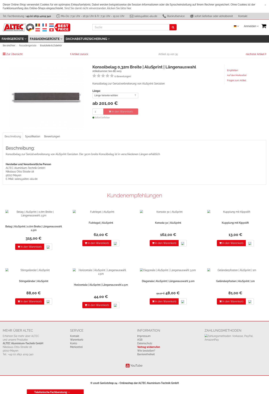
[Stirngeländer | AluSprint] (33, 271)
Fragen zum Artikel (236, 80)
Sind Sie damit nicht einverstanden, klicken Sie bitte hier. (98, 8)
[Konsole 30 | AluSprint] (168, 212)
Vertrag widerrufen (148, 347)
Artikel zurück (80, 54)
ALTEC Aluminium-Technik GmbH (158, 383)
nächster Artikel (255, 54)
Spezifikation (32, 136)
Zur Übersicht (14, 54)
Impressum (144, 336)
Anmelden (250, 26)
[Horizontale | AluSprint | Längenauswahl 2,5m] (101, 272)
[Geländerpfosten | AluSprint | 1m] (235, 271)
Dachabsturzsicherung (87, 39)
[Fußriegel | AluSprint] (101, 212)
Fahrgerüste (13, 39)
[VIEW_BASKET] (263, 26)
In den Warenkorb (122, 111)
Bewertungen (52, 136)
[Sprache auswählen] (236, 26)
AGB (139, 339)
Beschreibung (13, 136)
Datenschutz (144, 343)
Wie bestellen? (146, 350)
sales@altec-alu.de (145, 16)
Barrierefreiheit (146, 354)
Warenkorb (76, 339)
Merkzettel (76, 347)
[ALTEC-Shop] (36, 27)
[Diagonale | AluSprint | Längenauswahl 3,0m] (168, 271)
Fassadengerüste (45, 39)
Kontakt (242, 16)
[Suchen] (173, 27)
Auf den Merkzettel (236, 75)
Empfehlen (232, 70)
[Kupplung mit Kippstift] (235, 212)
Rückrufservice (176, 16)
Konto (73, 343)
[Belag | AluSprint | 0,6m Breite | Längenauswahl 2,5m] (33, 214)
